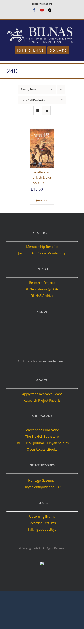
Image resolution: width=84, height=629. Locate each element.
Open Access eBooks (42, 449)
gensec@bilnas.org (42, 3)
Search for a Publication (42, 430)
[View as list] (46, 110)
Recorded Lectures (42, 523)
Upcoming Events (42, 516)
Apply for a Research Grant (42, 394)
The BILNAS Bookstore (42, 436)
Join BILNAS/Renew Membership (42, 253)
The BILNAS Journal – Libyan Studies (42, 443)
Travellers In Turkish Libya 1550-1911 (41, 177)
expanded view (54, 361)
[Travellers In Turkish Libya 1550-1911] (42, 148)
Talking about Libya (42, 529)
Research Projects (42, 282)
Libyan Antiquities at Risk (42, 487)
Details (43, 200)
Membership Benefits (42, 246)
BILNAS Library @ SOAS (42, 289)
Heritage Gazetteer (42, 480)
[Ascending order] (61, 89)
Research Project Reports (42, 400)
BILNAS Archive (42, 295)
